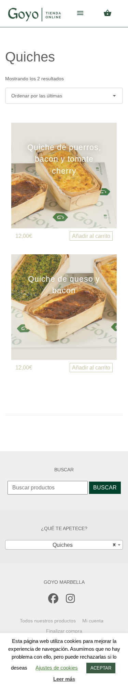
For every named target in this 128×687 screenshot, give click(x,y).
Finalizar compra (64, 631)
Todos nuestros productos (48, 620)
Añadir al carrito (91, 236)
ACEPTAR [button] (100, 668)
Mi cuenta (92, 620)
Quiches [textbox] (82, 545)
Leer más (64, 679)
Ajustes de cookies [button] (56, 668)
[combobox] (64, 545)
